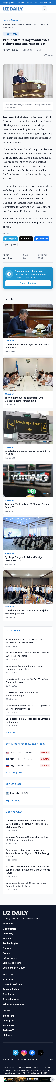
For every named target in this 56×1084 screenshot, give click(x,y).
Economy (15, 20)
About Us (8, 979)
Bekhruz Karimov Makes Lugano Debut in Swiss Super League (27, 654)
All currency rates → (15, 772)
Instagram (8, 1020)
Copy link (11, 244)
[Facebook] (32, 1053)
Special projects (24, 2)
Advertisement (11, 999)
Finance (7, 938)
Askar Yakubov (10, 50)
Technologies (10, 943)
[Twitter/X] (41, 1053)
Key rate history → (14, 800)
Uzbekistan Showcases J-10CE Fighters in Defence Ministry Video (28, 707)
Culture (7, 948)
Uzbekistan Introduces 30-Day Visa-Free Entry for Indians (27, 681)
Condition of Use (12, 984)
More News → (12, 732)
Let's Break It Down (44, 2)
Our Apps (8, 994)
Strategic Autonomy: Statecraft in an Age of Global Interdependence (27, 838)
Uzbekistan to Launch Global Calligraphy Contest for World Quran (27, 884)
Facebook (43, 238)
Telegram (11, 238)
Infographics (8, 2)
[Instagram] (24, 1053)
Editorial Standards (14, 1004)
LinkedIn (7, 1035)
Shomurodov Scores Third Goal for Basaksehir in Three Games (24, 641)
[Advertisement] (28, 1079)
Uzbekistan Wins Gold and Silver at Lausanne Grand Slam (24, 667)
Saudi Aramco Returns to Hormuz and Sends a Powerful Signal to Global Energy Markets (27, 853)
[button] (44, 8)
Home (5, 20)
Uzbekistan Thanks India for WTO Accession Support (23, 694)
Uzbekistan (9, 928)
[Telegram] (16, 1053)
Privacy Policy (11, 989)
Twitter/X (27, 238)
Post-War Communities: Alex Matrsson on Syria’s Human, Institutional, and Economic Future (28, 869)
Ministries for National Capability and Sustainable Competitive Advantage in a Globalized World (27, 823)
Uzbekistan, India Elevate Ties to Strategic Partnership (28, 720)
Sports (7, 953)
